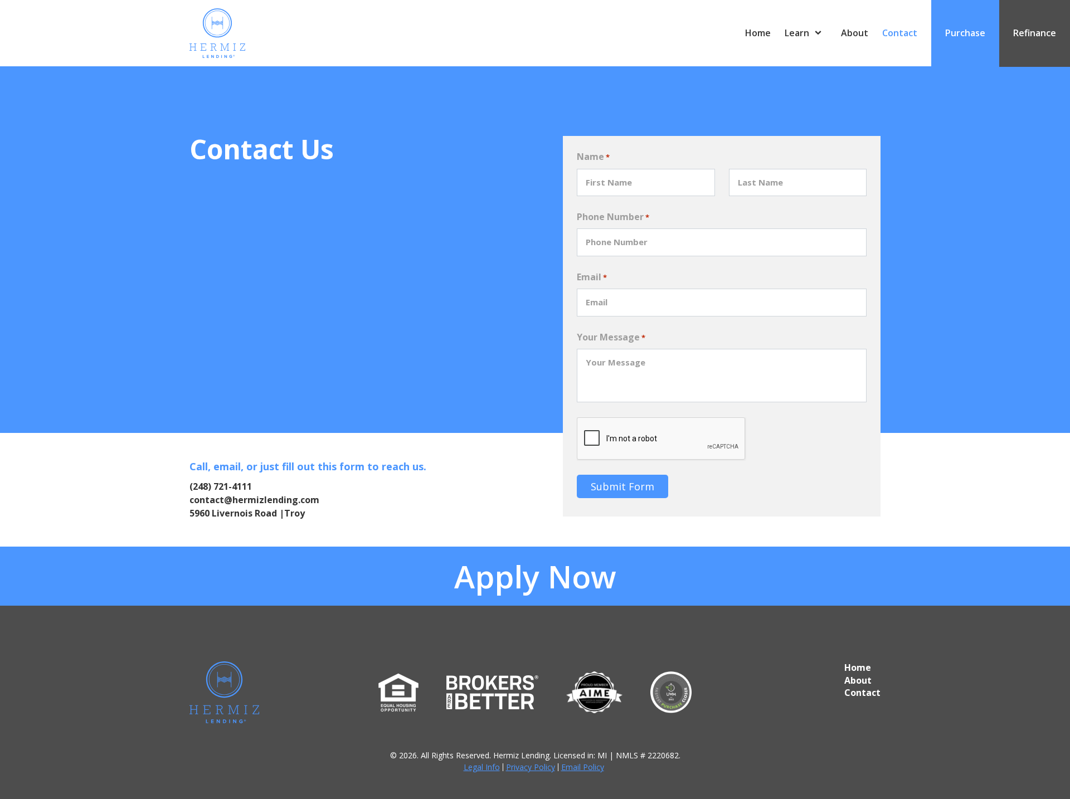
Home (758, 33)
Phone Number (613, 217)
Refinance (1034, 33)
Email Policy (582, 767)
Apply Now (535, 576)
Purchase (965, 33)
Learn (797, 33)
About (854, 33)
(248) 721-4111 (220, 486)
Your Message (611, 337)
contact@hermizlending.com (254, 500)
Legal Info (482, 767)
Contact (899, 33)
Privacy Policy (530, 767)
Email (592, 277)
